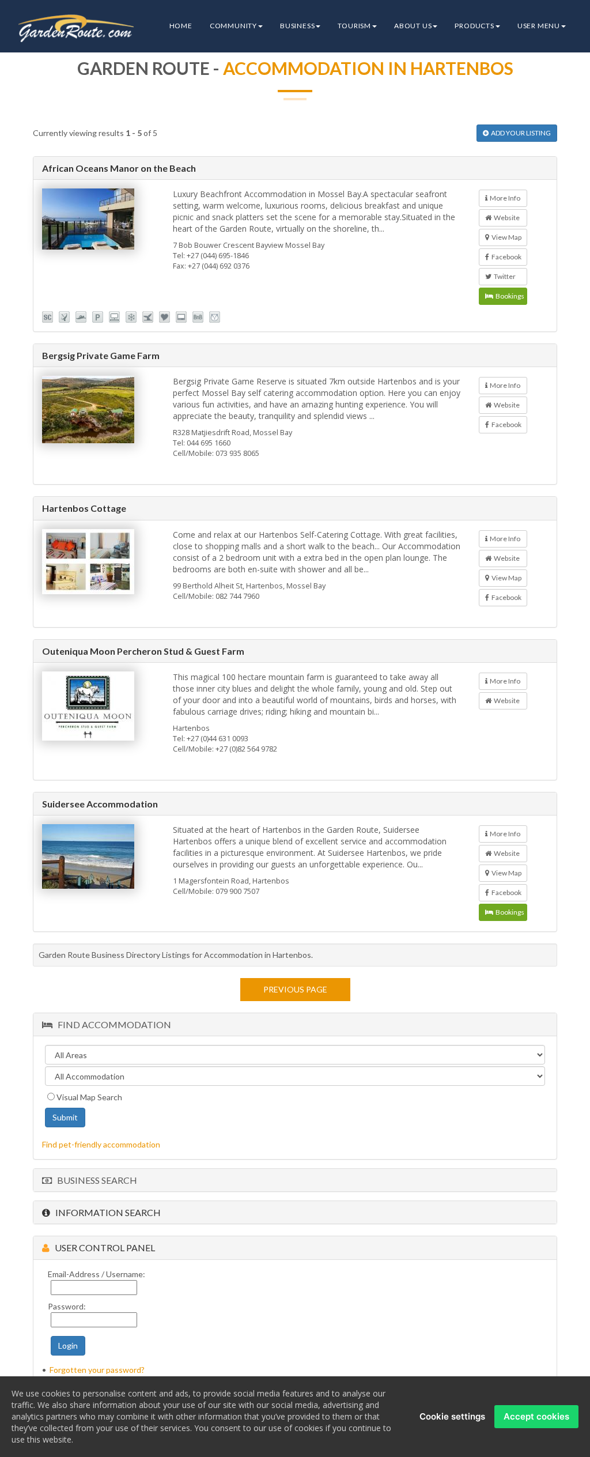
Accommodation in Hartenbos (368, 68)
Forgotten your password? (97, 1370)
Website (505, 217)
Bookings (508, 296)
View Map (505, 237)
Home (180, 25)
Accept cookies (536, 1416)
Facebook (505, 256)
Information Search (105, 1212)
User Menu (538, 25)
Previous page (295, 989)
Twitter (503, 276)
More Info (503, 198)
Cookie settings (452, 1416)
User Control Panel (102, 1247)
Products (474, 25)
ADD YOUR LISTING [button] (520, 133)
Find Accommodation (111, 1024)
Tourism (354, 25)
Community (233, 25)
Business (297, 25)
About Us (413, 25)
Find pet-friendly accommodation (101, 1144)
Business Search (94, 1180)
